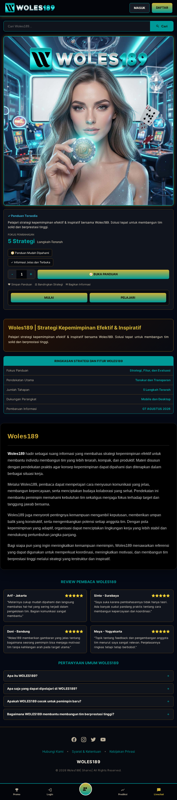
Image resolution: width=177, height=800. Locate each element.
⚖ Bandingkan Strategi (49, 284)
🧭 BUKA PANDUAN (103, 274)
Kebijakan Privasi (122, 751)
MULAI (49, 297)
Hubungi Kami (52, 751)
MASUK (139, 8)
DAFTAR (162, 7)
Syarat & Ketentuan (86, 751)
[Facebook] (74, 740)
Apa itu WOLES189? (22, 676)
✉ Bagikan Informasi (78, 284)
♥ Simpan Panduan (20, 284)
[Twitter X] (93, 740)
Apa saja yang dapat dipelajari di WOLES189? (42, 688)
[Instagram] (83, 740)
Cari (164, 26)
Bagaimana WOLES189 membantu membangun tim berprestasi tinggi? (60, 714)
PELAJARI (128, 297)
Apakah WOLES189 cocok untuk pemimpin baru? (44, 701)
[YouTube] (103, 740)
